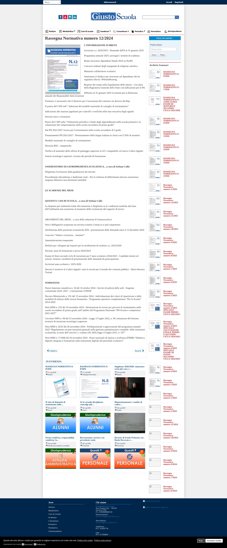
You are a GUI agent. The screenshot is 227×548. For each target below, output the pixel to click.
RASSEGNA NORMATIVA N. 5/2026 (171, 134)
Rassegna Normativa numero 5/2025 (170, 293)
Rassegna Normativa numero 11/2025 (170, 213)
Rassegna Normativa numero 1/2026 (170, 187)
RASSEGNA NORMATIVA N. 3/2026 (171, 160)
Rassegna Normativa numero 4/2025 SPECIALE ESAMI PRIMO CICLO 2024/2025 (171, 308)
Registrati (179, 2)
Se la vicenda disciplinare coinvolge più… (91, 403)
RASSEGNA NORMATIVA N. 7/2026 (171, 87)
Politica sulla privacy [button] (102, 540)
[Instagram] (70, 17)
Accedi (169, 2)
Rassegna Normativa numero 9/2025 (170, 240)
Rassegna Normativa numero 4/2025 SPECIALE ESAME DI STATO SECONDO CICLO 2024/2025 (171, 351)
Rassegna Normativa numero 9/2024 (170, 448)
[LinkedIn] (74, 17)
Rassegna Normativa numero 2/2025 (170, 395)
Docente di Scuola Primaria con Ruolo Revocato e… (129, 438)
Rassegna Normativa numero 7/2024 (170, 475)
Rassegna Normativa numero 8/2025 (170, 253)
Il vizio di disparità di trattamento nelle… (55, 403)
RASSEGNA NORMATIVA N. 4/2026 (171, 147)
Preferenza (40, 545)
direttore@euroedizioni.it (108, 516)
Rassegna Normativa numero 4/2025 (170, 369)
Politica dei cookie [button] (85, 540)
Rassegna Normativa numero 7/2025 (170, 266)
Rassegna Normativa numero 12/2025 (170, 200)
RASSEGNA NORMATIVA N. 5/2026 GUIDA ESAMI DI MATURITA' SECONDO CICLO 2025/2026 (171, 104)
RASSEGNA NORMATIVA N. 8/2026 (171, 74)
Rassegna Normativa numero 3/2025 (170, 382)
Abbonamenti (110, 2)
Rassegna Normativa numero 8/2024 (170, 462)
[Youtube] (65, 17)
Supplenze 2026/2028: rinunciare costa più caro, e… (129, 367)
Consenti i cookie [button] (214, 541)
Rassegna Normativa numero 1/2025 (170, 409)
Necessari (28, 545)
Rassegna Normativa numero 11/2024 (170, 422)
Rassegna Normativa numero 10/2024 (170, 435)
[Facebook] (60, 17)
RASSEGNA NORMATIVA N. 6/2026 (171, 120)
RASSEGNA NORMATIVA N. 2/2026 (171, 173)
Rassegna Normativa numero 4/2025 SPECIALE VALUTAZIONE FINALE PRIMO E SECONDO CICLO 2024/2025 (171, 329)
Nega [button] (201, 541)
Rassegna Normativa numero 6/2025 (170, 280)
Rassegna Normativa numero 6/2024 (170, 488)
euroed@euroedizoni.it (106, 522)
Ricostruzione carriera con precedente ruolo (92, 438)
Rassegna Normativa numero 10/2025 (170, 227)
